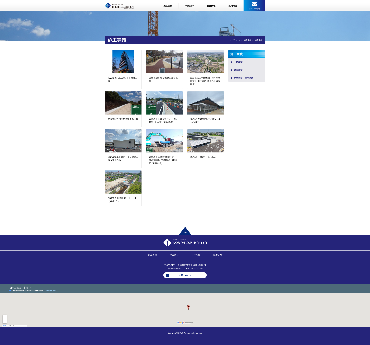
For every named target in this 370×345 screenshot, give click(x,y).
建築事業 (238, 70)
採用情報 (233, 5)
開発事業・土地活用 (243, 78)
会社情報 (211, 5)
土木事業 (238, 62)
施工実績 (167, 5)
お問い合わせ (185, 275)
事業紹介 (189, 5)
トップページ (234, 40)
